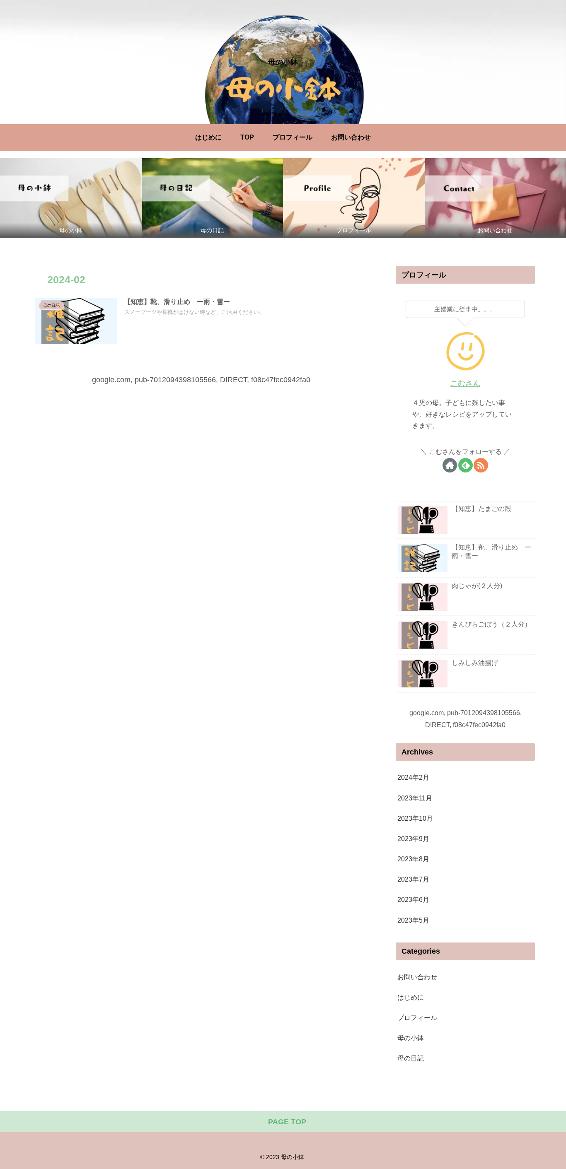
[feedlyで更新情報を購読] (465, 465)
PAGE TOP (286, 1122)
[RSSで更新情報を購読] (481, 465)
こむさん (465, 383)
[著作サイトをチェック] (450, 465)
